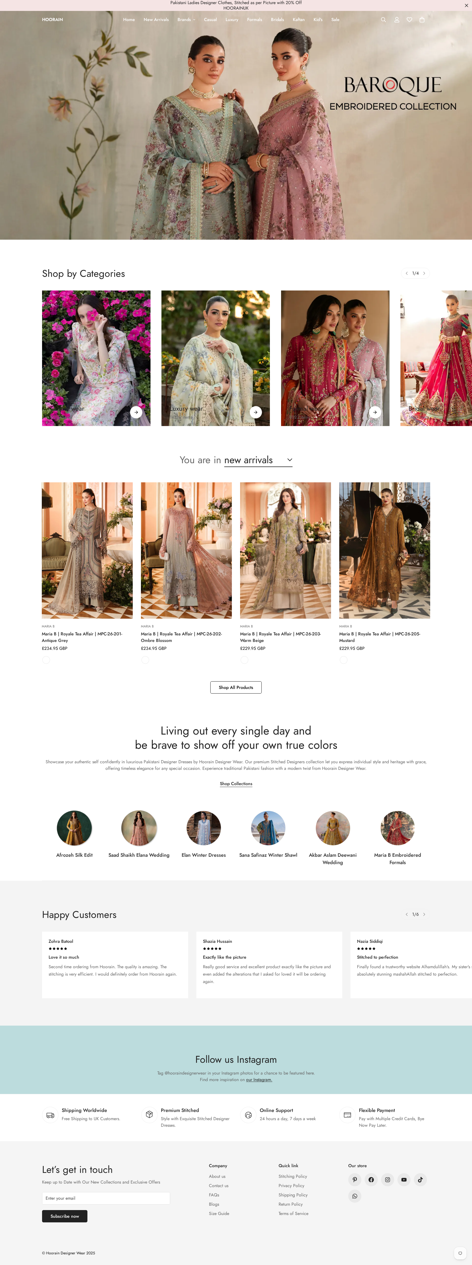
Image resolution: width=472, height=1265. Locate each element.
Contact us (218, 1185)
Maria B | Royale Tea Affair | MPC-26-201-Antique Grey (82, 637)
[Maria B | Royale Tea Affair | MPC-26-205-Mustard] (384, 550)
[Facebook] (371, 1179)
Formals (254, 19)
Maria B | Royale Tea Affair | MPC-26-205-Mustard (379, 637)
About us (217, 1176)
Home (129, 19)
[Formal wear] (375, 412)
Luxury (232, 19)
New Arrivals (156, 19)
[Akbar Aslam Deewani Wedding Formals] (333, 828)
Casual (210, 19)
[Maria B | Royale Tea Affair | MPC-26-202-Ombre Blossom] (186, 550)
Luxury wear (186, 408)
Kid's (318, 19)
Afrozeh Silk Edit (74, 855)
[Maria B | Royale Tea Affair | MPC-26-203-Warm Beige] (285, 550)
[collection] (74, 828)
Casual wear (67, 408)
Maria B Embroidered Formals (397, 859)
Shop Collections (236, 783)
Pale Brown (244, 660)
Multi (145, 660)
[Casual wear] (136, 412)
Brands (184, 19)
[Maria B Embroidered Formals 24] (398, 828)
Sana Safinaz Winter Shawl (268, 855)
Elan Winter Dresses (204, 855)
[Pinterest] (354, 1179)
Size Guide (219, 1213)
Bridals (277, 19)
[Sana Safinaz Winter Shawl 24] (268, 828)
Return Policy (291, 1204)
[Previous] (407, 273)
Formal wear (306, 408)
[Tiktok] (420, 1179)
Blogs (214, 1204)
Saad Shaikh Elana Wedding (139, 855)
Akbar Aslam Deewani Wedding (333, 859)
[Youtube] (404, 1179)
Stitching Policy (293, 1176)
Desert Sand (46, 660)
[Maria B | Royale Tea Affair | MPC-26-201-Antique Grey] (87, 550)
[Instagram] (387, 1179)
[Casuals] (96, 358)
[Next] (424, 273)
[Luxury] (215, 358)
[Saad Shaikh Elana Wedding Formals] (139, 828)
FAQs (214, 1195)
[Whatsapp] (354, 1196)
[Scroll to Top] (461, 1235)
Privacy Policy (291, 1185)
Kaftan (299, 19)
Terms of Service (293, 1213)
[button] (422, 19)
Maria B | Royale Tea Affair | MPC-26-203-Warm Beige (280, 637)
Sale (335, 19)
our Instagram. (259, 1079)
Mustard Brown (343, 660)
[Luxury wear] (256, 412)
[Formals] (335, 358)
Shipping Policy (293, 1195)
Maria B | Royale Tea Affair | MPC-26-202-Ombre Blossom (181, 637)
